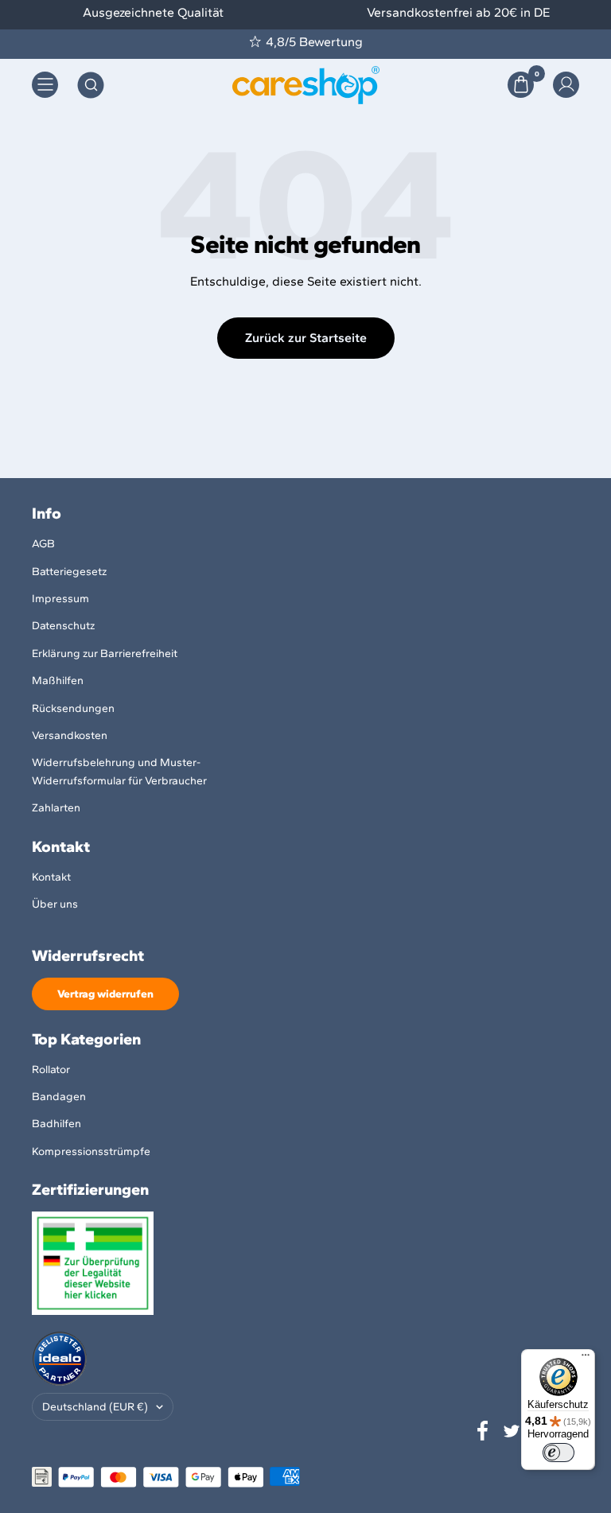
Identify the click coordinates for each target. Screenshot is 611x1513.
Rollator (51, 1069)
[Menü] (585, 1358)
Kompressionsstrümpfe (91, 1151)
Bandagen (59, 1096)
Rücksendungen (73, 708)
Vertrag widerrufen (105, 994)
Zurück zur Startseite (306, 337)
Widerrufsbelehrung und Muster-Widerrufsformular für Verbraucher (119, 771)
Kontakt (51, 877)
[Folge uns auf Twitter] (511, 1431)
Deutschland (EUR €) (95, 1407)
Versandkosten (69, 735)
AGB (43, 543)
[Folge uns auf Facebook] (483, 1431)
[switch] (558, 1452)
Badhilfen (56, 1123)
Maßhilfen (58, 680)
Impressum (60, 598)
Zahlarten (56, 808)
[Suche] (90, 85)
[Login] (566, 85)
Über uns (55, 904)
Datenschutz (63, 625)
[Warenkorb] (521, 85)
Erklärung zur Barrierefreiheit (104, 653)
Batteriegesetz (69, 571)
